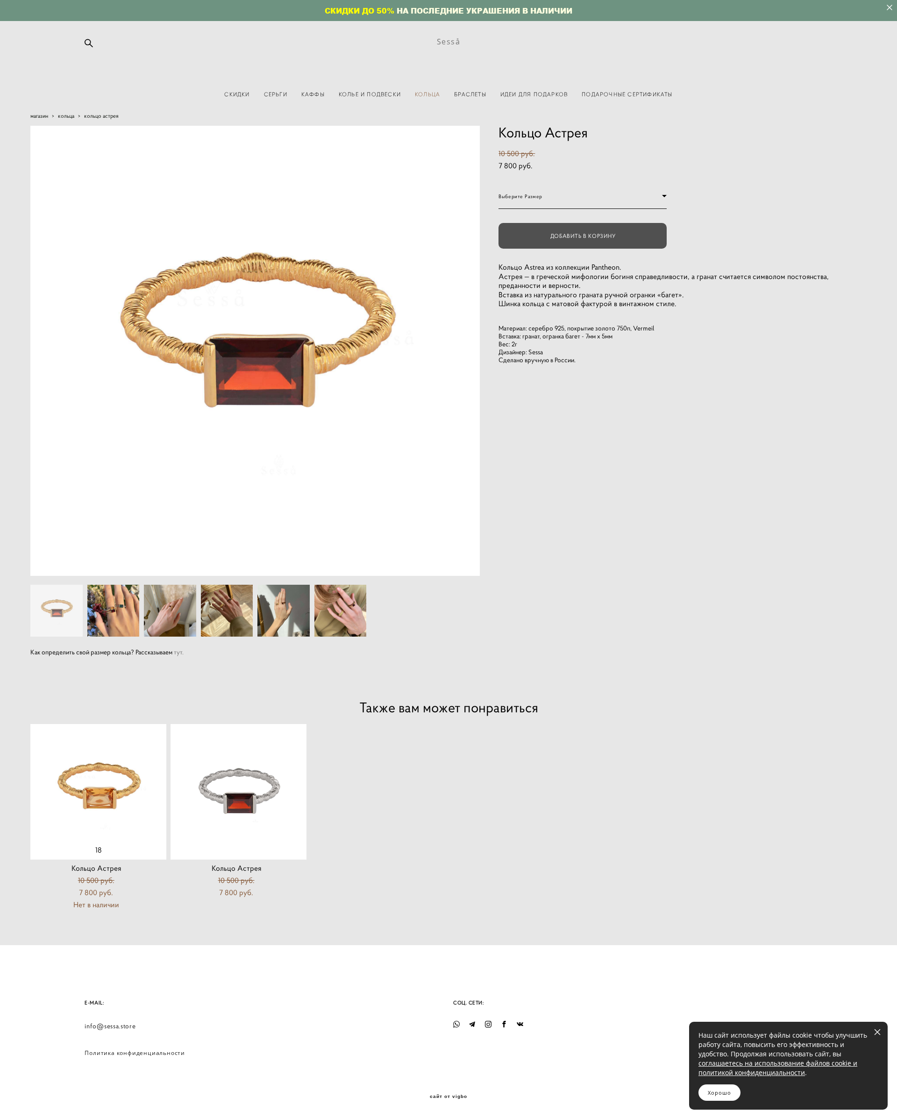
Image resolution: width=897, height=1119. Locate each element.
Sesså (449, 41)
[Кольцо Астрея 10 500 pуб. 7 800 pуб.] (238, 792)
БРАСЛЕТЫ (470, 94)
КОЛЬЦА (427, 94)
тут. (179, 652)
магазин (39, 115)
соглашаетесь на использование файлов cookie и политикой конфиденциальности (777, 1068)
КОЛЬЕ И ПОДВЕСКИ (370, 94)
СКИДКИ (236, 94)
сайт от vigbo (448, 1096)
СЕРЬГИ (275, 94)
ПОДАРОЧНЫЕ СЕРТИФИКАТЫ (627, 94)
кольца (66, 115)
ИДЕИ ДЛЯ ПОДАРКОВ (534, 94)
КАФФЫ (313, 94)
